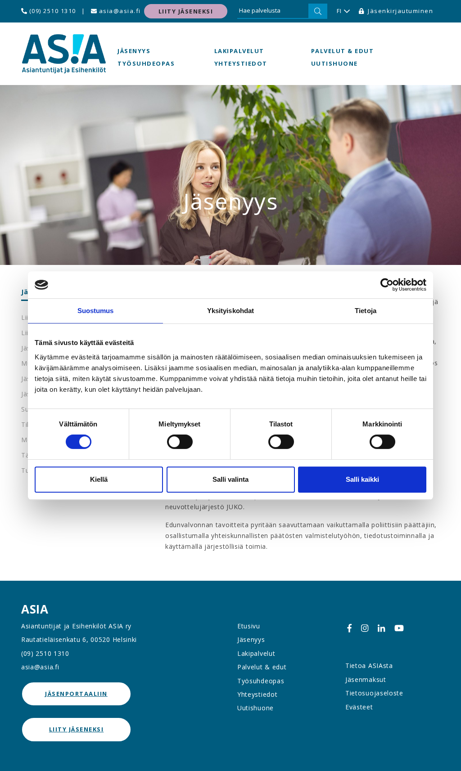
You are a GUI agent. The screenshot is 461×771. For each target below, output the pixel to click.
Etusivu (248, 626)
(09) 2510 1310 (51, 11)
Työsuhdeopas (146, 63)
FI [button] (339, 11)
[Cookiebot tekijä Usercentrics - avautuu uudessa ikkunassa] (387, 284)
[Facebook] (349, 627)
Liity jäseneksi (185, 11)
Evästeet (359, 707)
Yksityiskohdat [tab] (230, 310)
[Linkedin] (381, 627)
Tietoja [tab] (365, 310)
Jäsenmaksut (365, 679)
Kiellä (99, 479)
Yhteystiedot (240, 63)
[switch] (180, 442)
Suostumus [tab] (95, 310)
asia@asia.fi (119, 11)
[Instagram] (364, 627)
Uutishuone (334, 63)
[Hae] (317, 11)
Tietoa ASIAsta (369, 665)
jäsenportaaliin (76, 694)
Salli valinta (230, 479)
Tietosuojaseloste (374, 693)
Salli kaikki (362, 479)
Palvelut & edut (342, 51)
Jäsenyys (134, 51)
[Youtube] (399, 627)
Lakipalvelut (239, 51)
